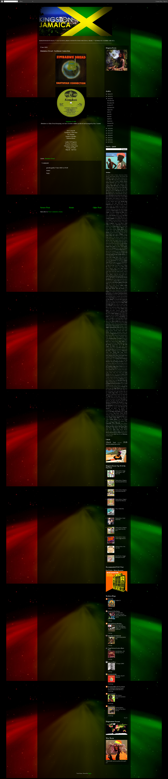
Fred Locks (108, 254)
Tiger (126, 411)
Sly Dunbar (112, 383)
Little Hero (117, 312)
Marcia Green (108, 321)
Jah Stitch (120, 277)
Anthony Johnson (123, 181)
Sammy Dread (124, 374)
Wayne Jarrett (121, 426)
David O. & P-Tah (109, 226)
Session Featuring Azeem (115, 377)
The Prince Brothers (115, 403)
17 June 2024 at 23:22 (61, 168)
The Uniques (115, 410)
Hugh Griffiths (124, 269)
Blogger (89, 773)
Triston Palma (116, 417)
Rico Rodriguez (109, 366)
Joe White (123, 282)
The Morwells (120, 402)
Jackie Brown (124, 274)
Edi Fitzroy (120, 243)
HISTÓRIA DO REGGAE (114, 636)
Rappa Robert (115, 360)
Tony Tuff (110, 416)
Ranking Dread (119, 358)
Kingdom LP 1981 (71, 121)
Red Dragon (121, 363)
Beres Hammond (112, 189)
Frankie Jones (118, 252)
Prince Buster (119, 354)
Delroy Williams (112, 227)
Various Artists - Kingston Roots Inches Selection (121, 490)
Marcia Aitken (124, 319)
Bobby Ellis (125, 195)
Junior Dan (121, 290)
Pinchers (114, 352)
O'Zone (109, 341)
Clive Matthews (109, 217)
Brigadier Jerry (119, 198)
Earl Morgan (111, 241)
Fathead (125, 248)
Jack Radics (119, 274)
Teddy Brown (108, 394)
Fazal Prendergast (112, 251)
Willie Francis (109, 429)
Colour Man (124, 217)
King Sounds (118, 302)
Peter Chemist (122, 347)
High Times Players (116, 265)
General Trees (124, 255)
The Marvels (122, 400)
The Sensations (114, 406)
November (109, 103)
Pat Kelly (112, 346)
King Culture (114, 301)
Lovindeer (112, 318)
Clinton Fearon (119, 215)
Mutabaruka (119, 332)
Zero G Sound (111, 694)
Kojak (112, 304)
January (109, 125)
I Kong (125, 271)
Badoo (120, 185)
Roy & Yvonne (108, 371)
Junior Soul (113, 293)
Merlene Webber (124, 324)
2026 (109, 94)
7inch (114, 442)
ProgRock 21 (118, 600)
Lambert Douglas (124, 304)
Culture (110, 220)
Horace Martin (124, 268)
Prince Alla (115, 354)
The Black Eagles (116, 396)
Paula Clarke (124, 346)
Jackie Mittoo (116, 276)
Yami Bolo (120, 434)
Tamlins (110, 392)
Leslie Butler (112, 310)
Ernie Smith (112, 246)
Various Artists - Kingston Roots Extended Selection (121, 481)
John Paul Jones (112, 284)
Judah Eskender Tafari (113, 288)
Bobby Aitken (120, 195)
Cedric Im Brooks (124, 209)
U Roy (118, 421)
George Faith (115, 257)
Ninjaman (108, 340)
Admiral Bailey (112, 176)
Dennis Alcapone (113, 229)
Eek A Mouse (124, 243)
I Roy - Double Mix (119, 508)
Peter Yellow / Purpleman (111, 350)
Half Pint (111, 262)
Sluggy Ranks (123, 382)
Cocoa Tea (119, 217)
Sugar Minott (117, 388)
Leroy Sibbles (121, 308)
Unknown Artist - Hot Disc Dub (120, 547)
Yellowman (124, 434)
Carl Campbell (116, 206)
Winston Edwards (123, 429)
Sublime (107, 388)
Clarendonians (112, 213)
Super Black (122, 388)
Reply (48, 173)
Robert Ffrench (119, 366)
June (108, 114)
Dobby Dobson (109, 235)
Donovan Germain (119, 237)
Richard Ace (114, 364)
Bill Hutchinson (112, 190)
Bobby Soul (113, 196)
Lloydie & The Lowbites (120, 315)
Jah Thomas (124, 277)
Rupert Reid (121, 372)
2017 (109, 142)
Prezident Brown (109, 354)
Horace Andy (124, 266)
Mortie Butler (124, 330)
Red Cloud (117, 363)
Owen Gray (119, 343)
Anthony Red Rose (110, 182)
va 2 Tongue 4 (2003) (119, 663)
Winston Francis (109, 431)
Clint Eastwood (112, 215)
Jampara (118, 279)
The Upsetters (122, 410)
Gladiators (117, 259)
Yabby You (116, 434)
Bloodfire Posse (122, 193)
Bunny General (115, 199)
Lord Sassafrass (122, 316)
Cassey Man (118, 209)
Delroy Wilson (120, 228)
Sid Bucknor (122, 378)
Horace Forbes (117, 268)
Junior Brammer (116, 290)
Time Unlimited (109, 413)
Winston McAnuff (110, 432)
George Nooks (121, 257)
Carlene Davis (112, 207)
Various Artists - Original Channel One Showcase (120, 499)
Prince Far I (125, 354)
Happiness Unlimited (117, 262)
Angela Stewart (117, 179)
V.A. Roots (116, 423)
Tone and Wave (112, 662)
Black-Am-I (114, 193)
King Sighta (113, 302)
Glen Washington (119, 260)
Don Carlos (115, 235)
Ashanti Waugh (124, 182)
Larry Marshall (109, 305)
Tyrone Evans (121, 419)
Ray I (113, 363)
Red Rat (125, 363)
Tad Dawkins (110, 391)
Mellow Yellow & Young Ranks (115, 324)
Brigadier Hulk (112, 198)
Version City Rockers (110, 424)
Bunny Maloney (111, 201)
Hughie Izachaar (120, 271)
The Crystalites (112, 399)
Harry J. (107, 263)
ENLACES (110, 599)
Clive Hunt (124, 215)
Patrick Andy (118, 346)
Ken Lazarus (122, 299)
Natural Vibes (117, 335)
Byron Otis (113, 204)
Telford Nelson (114, 394)
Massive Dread (122, 322)
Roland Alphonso (114, 368)
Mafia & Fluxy (115, 319)
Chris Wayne (112, 212)
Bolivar (117, 196)
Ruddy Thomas (109, 372)
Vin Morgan (120, 424)
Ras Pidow (125, 361)
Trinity (110, 417)
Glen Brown (113, 260)
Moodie (119, 330)
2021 (109, 133)
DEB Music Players (121, 220)
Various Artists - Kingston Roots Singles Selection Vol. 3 (121, 529)
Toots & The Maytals (117, 416)
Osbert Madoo (122, 341)
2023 (109, 128)
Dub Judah (123, 238)
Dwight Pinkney (118, 240)
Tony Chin (117, 414)
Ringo (114, 366)
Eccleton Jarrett (114, 243)
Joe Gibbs (115, 282)
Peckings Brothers (109, 347)
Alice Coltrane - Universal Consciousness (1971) (120, 697)
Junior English (112, 291)
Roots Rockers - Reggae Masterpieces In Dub (120, 556)
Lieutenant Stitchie (120, 310)
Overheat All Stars (112, 343)
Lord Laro (117, 316)
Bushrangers (108, 203)
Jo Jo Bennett (110, 282)
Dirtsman (125, 234)
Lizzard (109, 313)
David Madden (124, 224)
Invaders (123, 273)
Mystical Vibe (108, 333)
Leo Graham (125, 307)
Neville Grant (112, 336)
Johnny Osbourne (110, 287)
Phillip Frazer (124, 350)
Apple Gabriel (117, 182)
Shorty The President (115, 378)
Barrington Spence (116, 187)
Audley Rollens (109, 184)
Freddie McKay (121, 254)
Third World (117, 411)
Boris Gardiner (122, 196)
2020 (109, 135)
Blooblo (117, 193)
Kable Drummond (123, 294)
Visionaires (125, 424)
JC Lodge (114, 274)
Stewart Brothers (115, 386)
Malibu (119, 319)
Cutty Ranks (114, 220)
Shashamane (108, 378)
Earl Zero (122, 241)
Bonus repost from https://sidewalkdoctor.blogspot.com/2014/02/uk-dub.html (120, 627)
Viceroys (116, 424)
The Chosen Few (112, 397)
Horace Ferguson (109, 268)
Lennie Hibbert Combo (118, 307)
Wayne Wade (112, 428)
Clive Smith (114, 217)
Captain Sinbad (109, 206)
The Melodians (113, 402)
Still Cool (120, 386)
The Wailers (111, 411)
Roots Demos (111, 706)
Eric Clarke (114, 245)
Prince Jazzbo (121, 355)
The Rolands (124, 405)
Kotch (114, 304)
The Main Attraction (115, 400)
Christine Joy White (119, 212)
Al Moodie (112, 178)
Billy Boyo (118, 190)
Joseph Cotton (122, 287)
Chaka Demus (108, 210)
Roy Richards (119, 371)
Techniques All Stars (122, 392)
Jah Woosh (108, 279)
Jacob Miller (121, 276)
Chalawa (113, 210)
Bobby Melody (108, 196)
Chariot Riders (121, 210)
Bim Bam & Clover (123, 190)
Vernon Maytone (124, 423)
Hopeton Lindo (118, 266)
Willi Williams (124, 428)
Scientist (117, 375)
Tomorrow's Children (110, 414)
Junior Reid (108, 293)
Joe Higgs (119, 282)
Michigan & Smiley (123, 326)
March (108, 121)
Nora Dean (117, 340)
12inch (108, 442)
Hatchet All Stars (112, 263)
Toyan (123, 416)
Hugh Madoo (108, 271)
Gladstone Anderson (123, 259)
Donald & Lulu (112, 237)
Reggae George (109, 364)
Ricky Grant (124, 364)
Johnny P (117, 287)
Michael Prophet (116, 326)
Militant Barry (119, 329)
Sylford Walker (111, 389)
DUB (125, 442)
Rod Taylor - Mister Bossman (114, 570)
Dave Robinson (112, 224)
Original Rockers (114, 341)
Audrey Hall (116, 184)
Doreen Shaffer (112, 238)
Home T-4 (122, 265)
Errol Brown (118, 246)
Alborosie (123, 178)
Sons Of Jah (117, 383)
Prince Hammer (109, 355)
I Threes (110, 273)
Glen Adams (108, 260)
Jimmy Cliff (116, 280)
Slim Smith (118, 382)
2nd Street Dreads (109, 175)
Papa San (120, 344)
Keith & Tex (115, 296)
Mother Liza (109, 332)
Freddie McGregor (114, 254)
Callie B (118, 204)
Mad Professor (109, 319)
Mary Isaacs (117, 322)
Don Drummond (121, 235)
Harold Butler (124, 262)
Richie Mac (119, 364)
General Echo (111, 255)
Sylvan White (122, 389)
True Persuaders (123, 417)
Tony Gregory (122, 414)
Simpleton (110, 380)
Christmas (120, 442)
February (109, 123)
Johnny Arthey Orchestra (114, 285)
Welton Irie (117, 428)
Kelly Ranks (123, 298)
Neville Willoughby (120, 336)
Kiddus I (110, 301)
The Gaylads (123, 399)
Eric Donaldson (120, 245)
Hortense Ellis (114, 269)
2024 (109, 98)
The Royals (108, 406)
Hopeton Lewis (111, 266)
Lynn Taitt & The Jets (122, 318)
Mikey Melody (112, 329)
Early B (125, 241)
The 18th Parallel (123, 394)
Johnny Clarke (123, 285)
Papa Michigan (115, 344)
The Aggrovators (109, 396)
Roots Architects (118, 369)
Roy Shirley (125, 371)
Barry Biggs (122, 187)
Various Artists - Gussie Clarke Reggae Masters (120, 537)
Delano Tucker (122, 226)
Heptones (119, 263)
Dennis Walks (113, 231)
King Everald (120, 301)
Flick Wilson (108, 252)
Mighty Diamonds (110, 327)
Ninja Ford (125, 338)
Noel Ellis (112, 340)
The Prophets (122, 403)
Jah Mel (115, 277)
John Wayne (118, 284)
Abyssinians (121, 175)
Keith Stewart (117, 298)
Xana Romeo (110, 434)
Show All (125, 717)
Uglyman (122, 421)
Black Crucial (115, 192)
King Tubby (124, 302)
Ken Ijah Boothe (116, 299)
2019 (109, 137)
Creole (122, 218)
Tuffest (107, 419)
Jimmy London (122, 280)
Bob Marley (115, 195)
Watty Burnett (115, 426)
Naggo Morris (114, 333)
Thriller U (122, 411)
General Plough (118, 255)
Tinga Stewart (116, 413)
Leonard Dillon (109, 308)
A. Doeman (116, 175)
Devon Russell (109, 234)
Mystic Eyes (124, 332)
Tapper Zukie (115, 392)
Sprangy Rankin (113, 385)
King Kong (125, 301)
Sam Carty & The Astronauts (115, 374)
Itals (111, 274)
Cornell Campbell (110, 218)
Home (71, 207)
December (109, 100)
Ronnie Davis (112, 369)
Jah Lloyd (112, 277)
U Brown (115, 421)
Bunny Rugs (117, 201)
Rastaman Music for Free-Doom (116, 686)
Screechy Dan (121, 375)
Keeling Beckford (109, 296)
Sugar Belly (111, 388)
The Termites (121, 408)
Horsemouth (108, 269)
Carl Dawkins (122, 206)
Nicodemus (111, 338)
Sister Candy (115, 380)
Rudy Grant (115, 372)
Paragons (107, 346)
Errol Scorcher (108, 248)
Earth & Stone (108, 243)
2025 (109, 96)
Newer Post (45, 207)
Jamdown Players (114, 279)
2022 (109, 131)
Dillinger (121, 234)
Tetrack (118, 394)
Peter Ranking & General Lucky (121, 349)
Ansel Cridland (115, 181)
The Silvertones (121, 406)
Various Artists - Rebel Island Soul (120, 518)
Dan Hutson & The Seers (121, 221)
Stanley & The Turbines (122, 385)
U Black (110, 421)
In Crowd (114, 273)
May (108, 116)
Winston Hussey (116, 431)
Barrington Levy (109, 187)
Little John (122, 312)
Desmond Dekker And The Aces (120, 232)
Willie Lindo (116, 429)
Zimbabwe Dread (50, 158)
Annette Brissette (123, 179)
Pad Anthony (108, 344)
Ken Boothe (110, 299)
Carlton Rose (112, 209)
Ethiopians (114, 248)
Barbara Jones (124, 185)
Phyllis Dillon (109, 352)
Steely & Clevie (108, 386)
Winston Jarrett (124, 431)
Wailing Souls (109, 426)
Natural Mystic (112, 335)
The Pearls (125, 402)
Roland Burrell (121, 368)
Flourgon (113, 252)
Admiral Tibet (119, 176)
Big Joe (118, 189)
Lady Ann (118, 304)
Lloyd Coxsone (122, 313)
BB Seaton (116, 186)
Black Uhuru (108, 193)
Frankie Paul (124, 252)
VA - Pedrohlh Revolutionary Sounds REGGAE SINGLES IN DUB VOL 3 (115, 688)
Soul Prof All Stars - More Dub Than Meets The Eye (120, 709)
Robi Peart (125, 366)
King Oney (108, 302)
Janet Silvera (123, 279)
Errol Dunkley (124, 246)
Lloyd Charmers (115, 313)
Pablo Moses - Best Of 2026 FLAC (119, 676)
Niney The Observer (118, 338)
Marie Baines (121, 321)
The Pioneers (108, 403)
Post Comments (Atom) (55, 212)
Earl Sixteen (116, 241)
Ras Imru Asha (122, 360)
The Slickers (114, 408)
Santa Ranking (112, 375)
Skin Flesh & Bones (122, 380)
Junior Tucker (118, 293)
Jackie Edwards (109, 276)
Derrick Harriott (120, 231)
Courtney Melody (117, 218)
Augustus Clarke (123, 184)
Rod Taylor (108, 368)
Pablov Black (124, 343)
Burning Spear (124, 201)
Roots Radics (124, 369)
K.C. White (118, 294)
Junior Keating (118, 291)
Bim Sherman (109, 192)
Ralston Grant (112, 358)
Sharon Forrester (124, 377)
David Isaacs (118, 224)
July (108, 112)
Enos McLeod (108, 245)
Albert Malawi (118, 178)
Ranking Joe (124, 358)
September (109, 107)
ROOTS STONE (112, 674)
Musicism (114, 332)
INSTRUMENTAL (111, 444)
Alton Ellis (111, 179)
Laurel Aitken (122, 305)
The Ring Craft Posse (117, 405)
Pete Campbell (116, 347)
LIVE (118, 444)
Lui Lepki (116, 318)
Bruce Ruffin (124, 198)
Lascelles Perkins (116, 305)
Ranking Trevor (109, 360)
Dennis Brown (120, 229)
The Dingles (117, 399)
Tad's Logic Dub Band (118, 391)
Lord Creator (111, 316)
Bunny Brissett (109, 199)
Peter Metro (112, 349)
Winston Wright (117, 432)
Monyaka (115, 330)
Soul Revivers (122, 383)
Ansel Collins (109, 181)
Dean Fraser (116, 226)
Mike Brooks (116, 327)
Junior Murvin (124, 291)
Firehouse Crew (124, 251)
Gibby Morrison (112, 259)
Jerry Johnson (111, 280)
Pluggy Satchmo (123, 352)
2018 (109, 140)
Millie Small (124, 329)
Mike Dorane (122, 327)
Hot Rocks (119, 269)
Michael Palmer (109, 326)
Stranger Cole (124, 386)
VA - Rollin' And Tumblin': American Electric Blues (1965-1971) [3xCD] (120, 615)
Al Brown (124, 176)
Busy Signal (114, 203)
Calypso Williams (123, 204)
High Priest (109, 265)
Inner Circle (118, 273)
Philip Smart (119, 350)
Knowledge (108, 304)
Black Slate (125, 192)
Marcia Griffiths (115, 321)
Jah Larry (108, 277)
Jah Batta (125, 276)
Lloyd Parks (112, 315)
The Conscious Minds (120, 397)
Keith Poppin (112, 298)
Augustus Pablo (109, 186)
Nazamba (122, 335)
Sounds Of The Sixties (114, 611)
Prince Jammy (116, 355)
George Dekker (109, 257)
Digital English (115, 234)
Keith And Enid (121, 296)
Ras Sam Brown (109, 363)
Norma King (121, 340)
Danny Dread (117, 223)
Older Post (97, 207)
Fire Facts (119, 251)
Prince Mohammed (119, 357)
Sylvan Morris (117, 389)
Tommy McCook (123, 413)
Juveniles (114, 294)
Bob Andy (111, 195)
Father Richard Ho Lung (111, 249)
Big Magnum (122, 189)
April (108, 119)
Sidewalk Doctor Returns (115, 623)
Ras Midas (121, 361)
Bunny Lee (121, 199)
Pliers (118, 352)
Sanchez (107, 375)
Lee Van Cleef (110, 307)
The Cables (123, 396)
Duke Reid (112, 240)
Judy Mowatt (122, 288)
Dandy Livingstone (110, 223)
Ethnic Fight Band (120, 248)
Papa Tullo (125, 344)
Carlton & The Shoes (120, 207)
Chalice (116, 210)
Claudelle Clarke (119, 213)
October (109, 105)
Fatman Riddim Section (121, 249)
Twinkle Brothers (113, 419)
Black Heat (120, 192)
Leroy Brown (115, 308)
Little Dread (113, 312)
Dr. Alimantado (118, 238)
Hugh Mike (114, 271)
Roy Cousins (114, 371)
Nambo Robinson (120, 333)
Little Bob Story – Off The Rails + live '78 (120, 652)
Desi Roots (112, 232)
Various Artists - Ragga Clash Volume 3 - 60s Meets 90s (120, 472)
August (109, 109)
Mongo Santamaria (109, 330)
